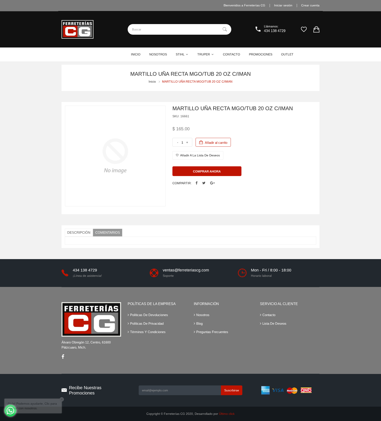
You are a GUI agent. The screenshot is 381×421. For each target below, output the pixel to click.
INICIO (135, 54)
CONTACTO (231, 54)
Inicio (152, 81)
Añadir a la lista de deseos (199, 155)
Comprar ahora (207, 171)
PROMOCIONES (260, 54)
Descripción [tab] (78, 232)
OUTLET (287, 54)
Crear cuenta (310, 5)
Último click (227, 413)
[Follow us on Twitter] (203, 183)
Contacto (268, 315)
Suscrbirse (231, 390)
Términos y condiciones (148, 332)
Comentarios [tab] (107, 232)
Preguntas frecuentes (212, 332)
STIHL (180, 54)
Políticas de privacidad (147, 323)
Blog (199, 323)
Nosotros (202, 315)
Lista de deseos (274, 323)
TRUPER (204, 54)
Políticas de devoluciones (149, 315)
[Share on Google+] (212, 183)
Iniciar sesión (283, 5)
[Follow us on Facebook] (196, 183)
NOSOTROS (158, 54)
